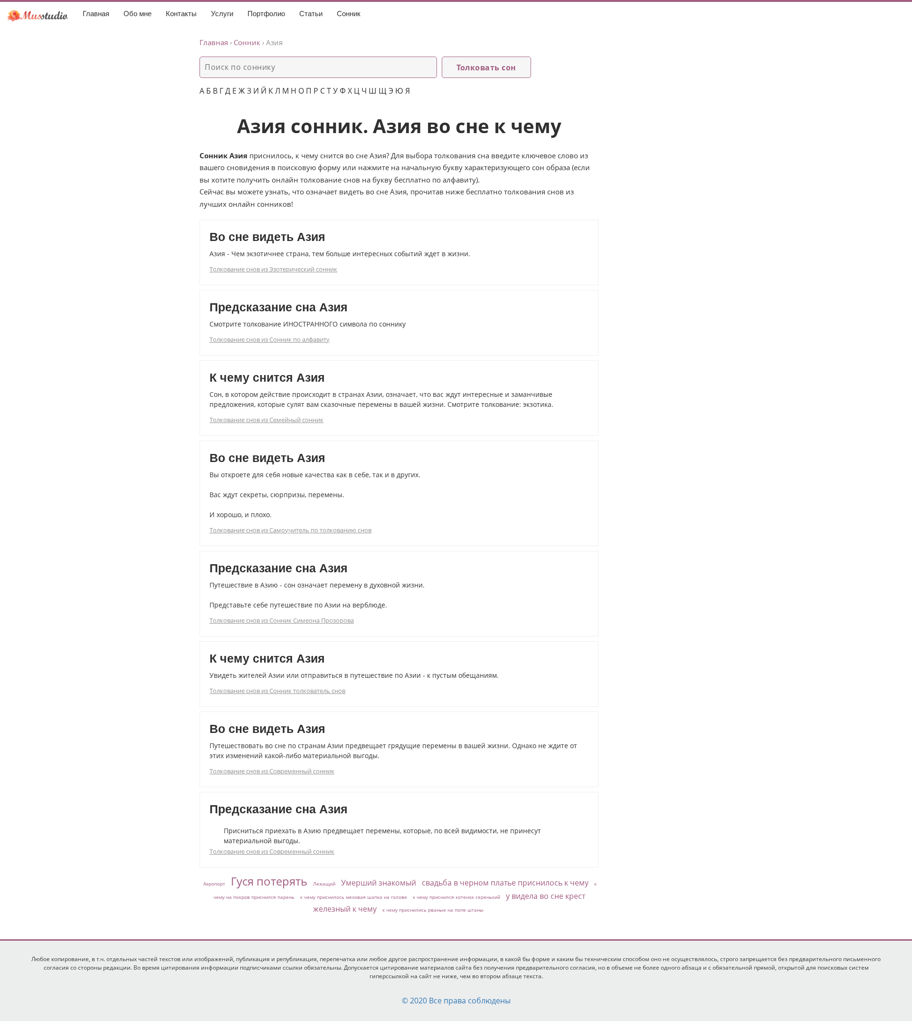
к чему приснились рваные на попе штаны (433, 909)
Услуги (222, 14)
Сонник (349, 14)
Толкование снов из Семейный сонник (266, 419)
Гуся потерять (269, 881)
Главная (96, 14)
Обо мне (138, 14)
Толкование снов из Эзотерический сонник (273, 269)
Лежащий (324, 883)
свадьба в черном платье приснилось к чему (505, 882)
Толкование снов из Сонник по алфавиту (269, 339)
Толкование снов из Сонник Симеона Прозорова (281, 620)
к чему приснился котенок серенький (456, 897)
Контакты (181, 14)
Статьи (311, 14)
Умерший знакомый (378, 882)
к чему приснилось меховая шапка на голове (353, 897)
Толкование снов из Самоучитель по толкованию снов (290, 530)
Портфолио (266, 14)
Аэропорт (214, 883)
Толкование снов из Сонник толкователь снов (277, 690)
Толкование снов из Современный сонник (271, 771)
